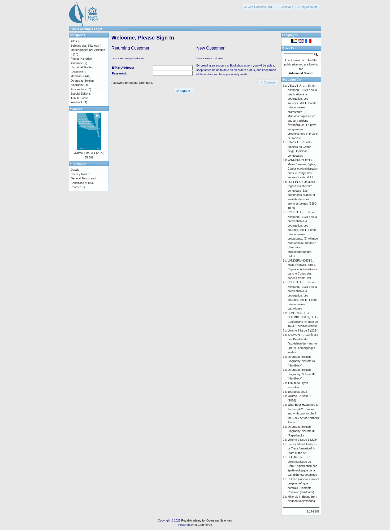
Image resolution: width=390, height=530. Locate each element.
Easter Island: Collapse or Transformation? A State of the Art (302, 448)
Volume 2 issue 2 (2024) (303, 330)
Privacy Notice (80, 174)
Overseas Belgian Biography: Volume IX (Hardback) (301, 361)
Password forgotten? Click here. (132, 82)
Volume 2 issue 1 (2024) (303, 439)
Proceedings (79, 89)
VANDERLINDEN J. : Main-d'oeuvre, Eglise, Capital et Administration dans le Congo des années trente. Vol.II (303, 168)
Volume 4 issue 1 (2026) (89, 152)
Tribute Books (80, 98)
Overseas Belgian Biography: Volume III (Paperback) (301, 431)
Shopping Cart (292, 79)
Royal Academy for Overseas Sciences (206, 520)
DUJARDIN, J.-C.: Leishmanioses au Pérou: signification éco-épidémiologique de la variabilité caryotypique (303, 466)
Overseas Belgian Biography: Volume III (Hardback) (301, 374)
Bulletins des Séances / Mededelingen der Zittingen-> (88, 50)
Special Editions (81, 93)
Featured (76, 108)
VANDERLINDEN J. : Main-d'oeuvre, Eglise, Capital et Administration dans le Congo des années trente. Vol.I (303, 269)
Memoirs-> (77, 76)
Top (74, 28)
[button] (258, 7)
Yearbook (77, 102)
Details (75, 169)
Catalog (85, 28)
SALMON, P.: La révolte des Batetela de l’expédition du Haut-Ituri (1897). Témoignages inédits (303, 343)
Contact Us (78, 187)
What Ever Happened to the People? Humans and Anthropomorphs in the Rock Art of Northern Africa (303, 413)
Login (98, 28)
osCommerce (203, 524)
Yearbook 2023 (297, 391)
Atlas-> (75, 41)
